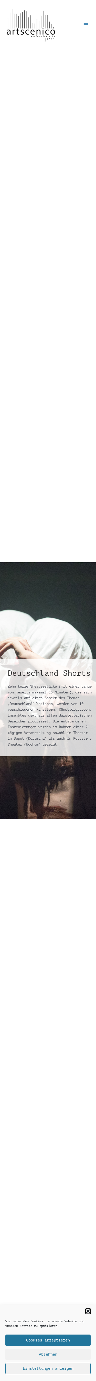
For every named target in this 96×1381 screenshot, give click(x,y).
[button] (88, 1311)
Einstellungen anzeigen (48, 1368)
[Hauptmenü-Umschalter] (86, 23)
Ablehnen (48, 1354)
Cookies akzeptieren (48, 1340)
